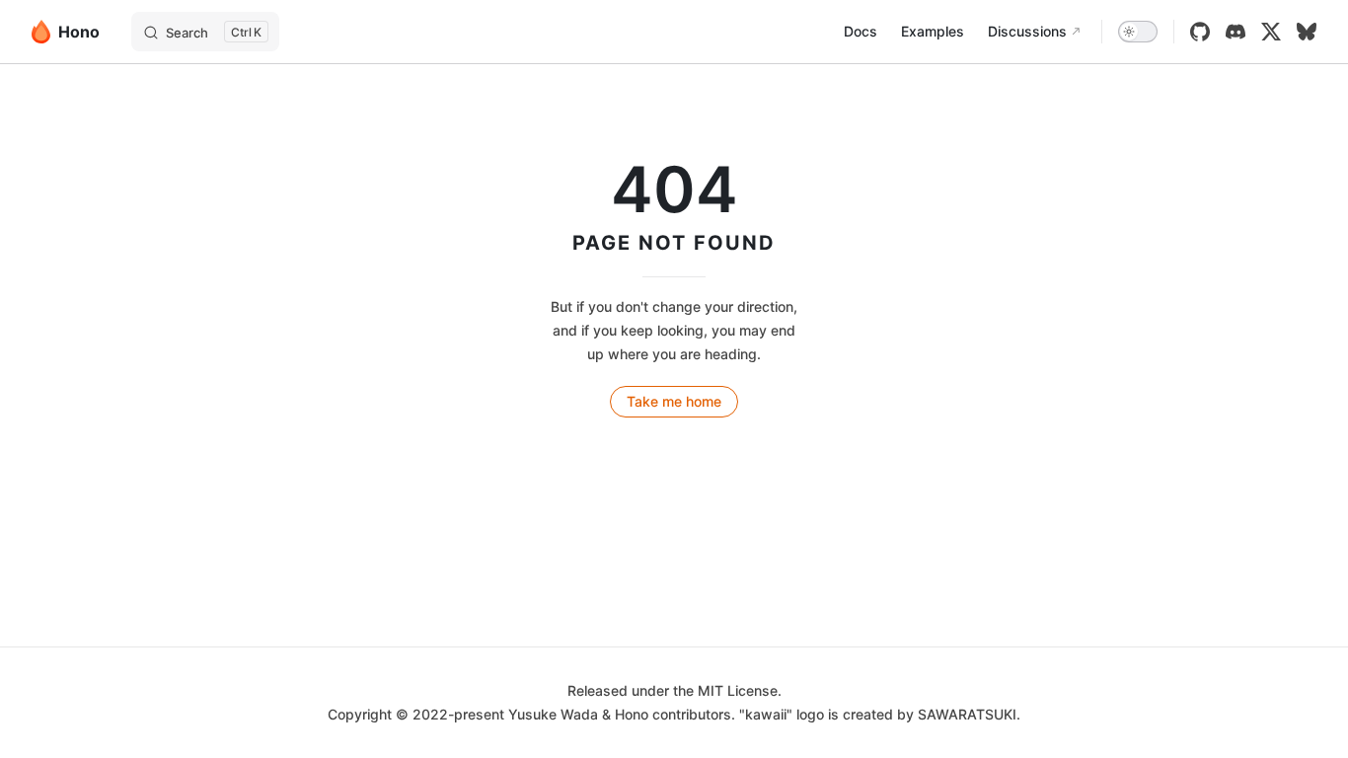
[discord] (1235, 31)
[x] (1271, 31)
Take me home (674, 401)
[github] (1200, 31)
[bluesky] (1306, 31)
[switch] (1138, 31)
